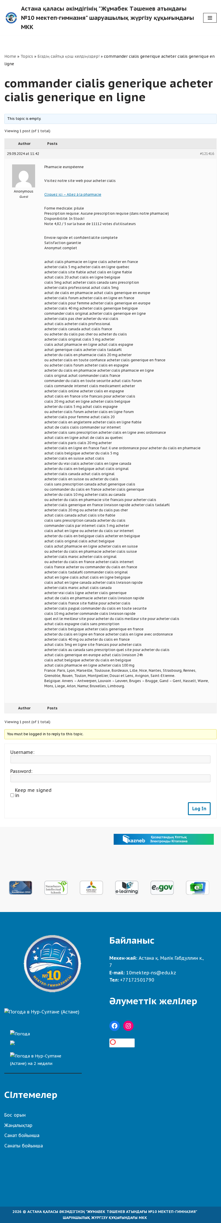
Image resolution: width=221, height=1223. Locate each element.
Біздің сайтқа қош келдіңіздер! (68, 56)
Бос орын (15, 1115)
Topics (26, 56)
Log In (199, 808)
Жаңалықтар (18, 1125)
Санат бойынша (21, 1135)
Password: (21, 771)
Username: (22, 752)
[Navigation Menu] (210, 18)
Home (10, 56)
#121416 (207, 153)
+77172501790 (137, 980)
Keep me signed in (33, 793)
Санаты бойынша (23, 1146)
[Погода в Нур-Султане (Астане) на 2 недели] (43, 1058)
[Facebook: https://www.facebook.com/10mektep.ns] (114, 1026)
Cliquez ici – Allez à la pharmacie (72, 194)
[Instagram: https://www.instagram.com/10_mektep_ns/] (128, 1026)
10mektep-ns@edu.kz (151, 973)
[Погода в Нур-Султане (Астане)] (41, 1012)
